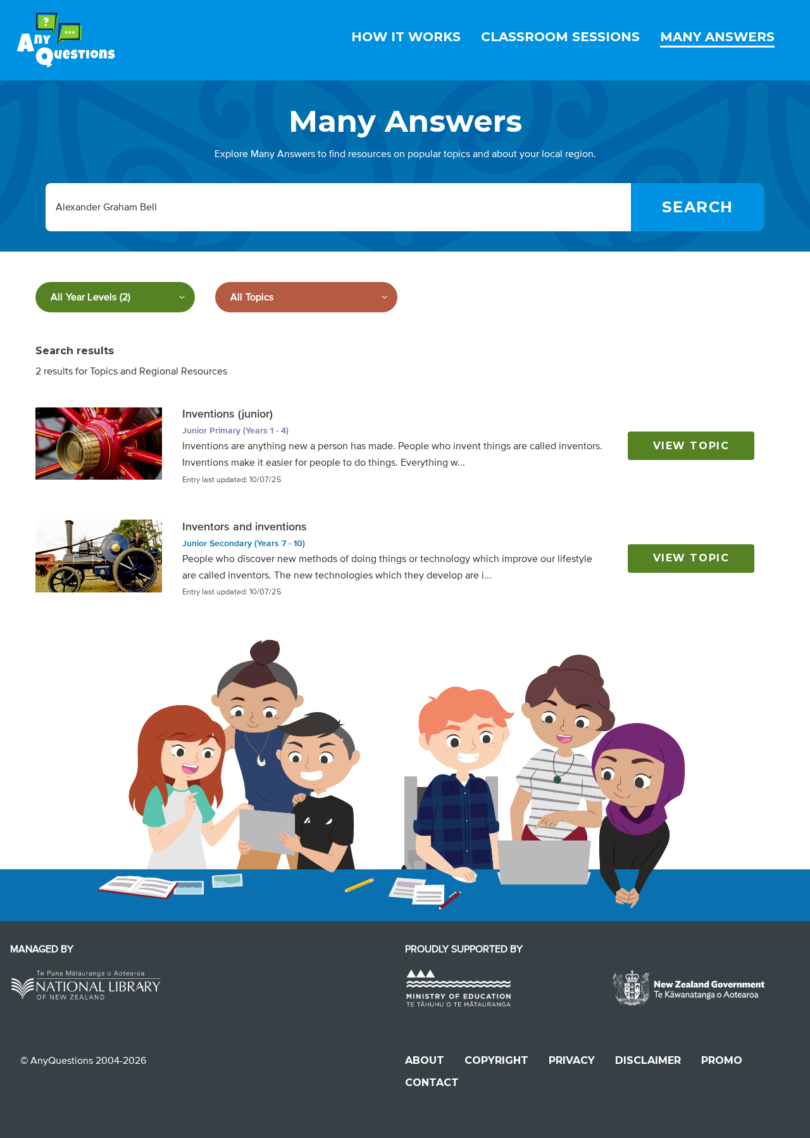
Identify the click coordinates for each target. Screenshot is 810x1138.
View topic (691, 446)
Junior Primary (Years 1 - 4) (235, 430)
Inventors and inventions (244, 527)
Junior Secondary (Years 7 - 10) (243, 543)
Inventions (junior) (227, 414)
